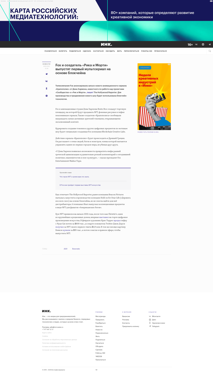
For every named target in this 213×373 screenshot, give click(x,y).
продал (117, 220)
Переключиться (131, 51)
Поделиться (75, 51)
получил (59, 227)
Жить (119, 51)
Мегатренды (101, 316)
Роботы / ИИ (146, 51)
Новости (99, 330)
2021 (65, 249)
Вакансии (126, 316)
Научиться (98, 51)
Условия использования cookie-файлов (56, 346)
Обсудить (110, 51)
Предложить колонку (130, 326)
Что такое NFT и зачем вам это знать (74, 177)
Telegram (155, 326)
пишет (90, 92)
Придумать (100, 320)
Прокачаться (160, 51)
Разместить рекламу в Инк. (148, 132)
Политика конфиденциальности (54, 343)
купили (66, 230)
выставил (104, 217)
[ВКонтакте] (196, 44)
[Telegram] (209, 44)
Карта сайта (46, 333)
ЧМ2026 (99, 356)
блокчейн (76, 249)
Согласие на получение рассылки (55, 350)
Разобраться (51, 51)
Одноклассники (158, 323)
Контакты (126, 323)
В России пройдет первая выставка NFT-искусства (80, 185)
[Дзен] (203, 44)
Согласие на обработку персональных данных (59, 340)
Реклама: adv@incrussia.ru (52, 327)
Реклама (125, 320)
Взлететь (63, 51)
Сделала (87, 51)
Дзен (154, 320)
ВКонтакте (156, 316)
